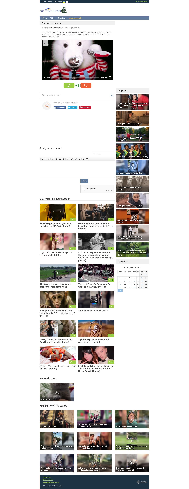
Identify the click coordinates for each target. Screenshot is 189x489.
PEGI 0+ (61, 28)
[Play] (44, 77)
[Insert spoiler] (87, 159)
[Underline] (49, 159)
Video (52, 18)
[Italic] (45, 159)
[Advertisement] (77, 130)
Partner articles (48, 480)
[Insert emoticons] (68, 159)
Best (50, 2)
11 (125, 281)
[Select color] (72, 159)
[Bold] (42, 159)
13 (134, 281)
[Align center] (60, 159)
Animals (48, 95)
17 (120, 284)
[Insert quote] (80, 159)
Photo (45, 18)
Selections (62, 18)
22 (141, 284)
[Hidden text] (76, 159)
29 (141, 287)
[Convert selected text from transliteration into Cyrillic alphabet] (83, 159)
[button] (77, 59)
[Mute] (106, 77)
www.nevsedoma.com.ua (51, 482)
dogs (53, 95)
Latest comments (75, 18)
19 (129, 284)
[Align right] (64, 159)
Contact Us (47, 477)
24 (120, 287)
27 (134, 287)
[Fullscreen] (110, 77)
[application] (77, 60)
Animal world (53, 28)
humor (58, 95)
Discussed (58, 2)
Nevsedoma (57, 12)
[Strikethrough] (52, 159)
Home (43, 2)
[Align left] (56, 159)
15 (141, 281)
